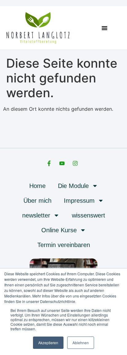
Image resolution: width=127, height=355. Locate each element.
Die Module (73, 185)
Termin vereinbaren (63, 244)
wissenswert (88, 215)
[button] (104, 28)
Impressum (79, 200)
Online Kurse (59, 230)
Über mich (37, 200)
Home (37, 185)
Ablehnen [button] (80, 342)
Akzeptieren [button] (48, 342)
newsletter (36, 215)
